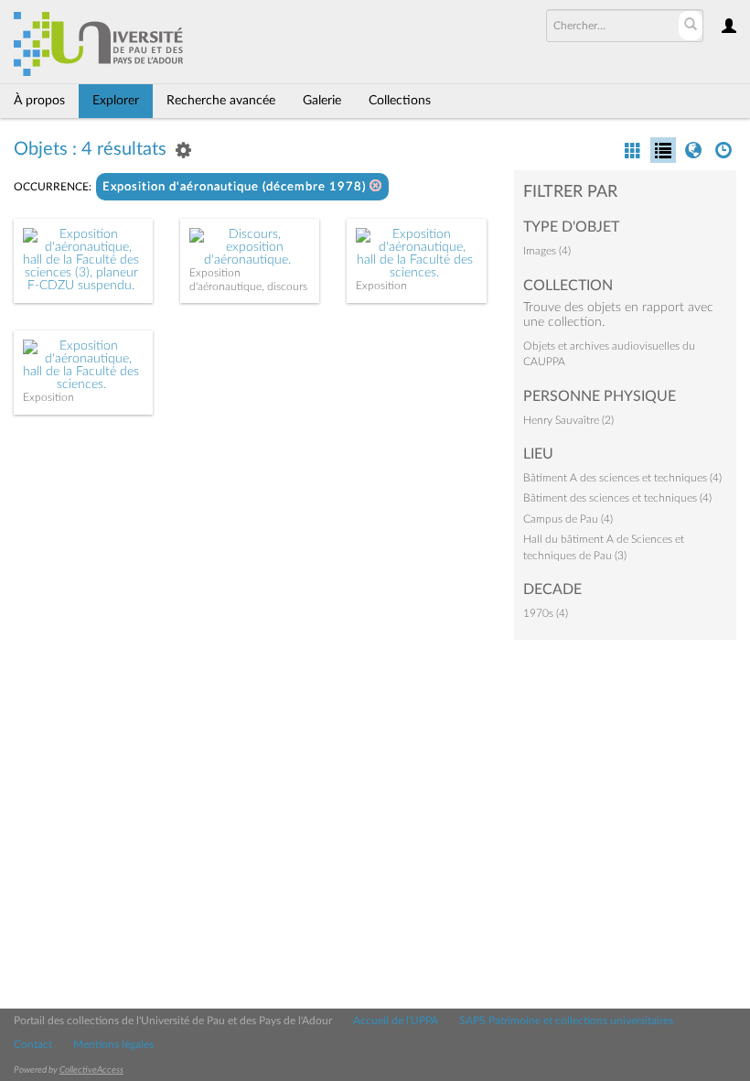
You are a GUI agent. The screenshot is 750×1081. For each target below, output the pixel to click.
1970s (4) (545, 613)
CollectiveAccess (91, 1070)
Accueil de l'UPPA (395, 1020)
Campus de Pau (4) (568, 518)
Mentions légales (113, 1044)
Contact (33, 1044)
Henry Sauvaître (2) (568, 420)
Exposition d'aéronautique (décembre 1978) (236, 187)
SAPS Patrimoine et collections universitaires (566, 1020)
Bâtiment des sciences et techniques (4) (617, 497)
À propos (39, 100)
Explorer (115, 100)
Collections (400, 100)
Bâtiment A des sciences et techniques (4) (622, 477)
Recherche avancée (220, 100)
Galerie (322, 100)
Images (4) (547, 250)
